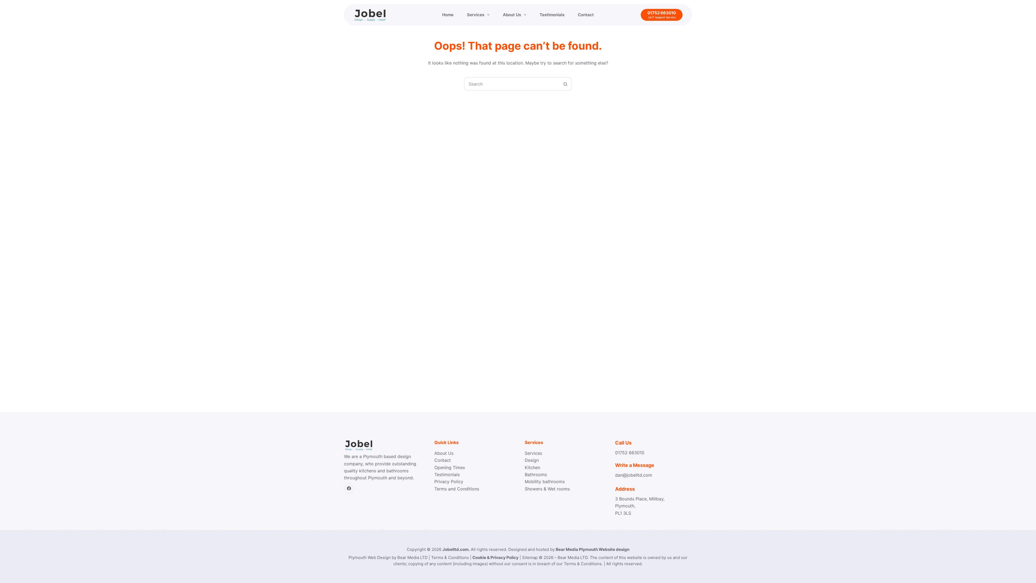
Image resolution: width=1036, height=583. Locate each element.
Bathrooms (536, 474)
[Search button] (565, 84)
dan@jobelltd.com (633, 475)
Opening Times (449, 467)
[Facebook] (349, 488)
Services (475, 14)
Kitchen (532, 467)
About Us (512, 14)
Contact (586, 14)
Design (532, 460)
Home (448, 14)
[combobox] (512, 84)
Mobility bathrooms (545, 481)
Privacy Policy (448, 481)
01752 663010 (629, 452)
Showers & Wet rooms (547, 489)
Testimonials (552, 14)
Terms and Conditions (456, 489)
